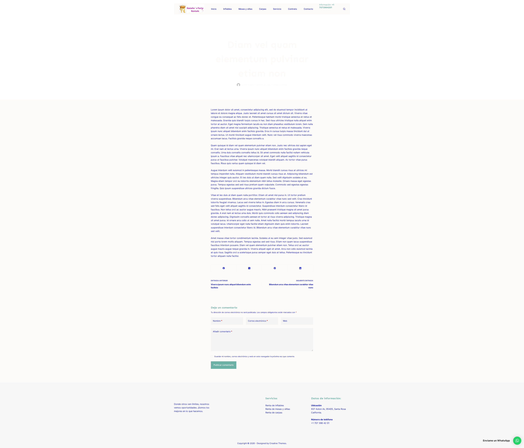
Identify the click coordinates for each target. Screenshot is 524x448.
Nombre (217, 321)
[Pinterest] (275, 268)
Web (285, 321)
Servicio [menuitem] (277, 9)
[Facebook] (175, 19)
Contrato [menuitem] (292, 9)
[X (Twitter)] (249, 268)
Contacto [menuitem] (308, 9)
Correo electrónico (258, 321)
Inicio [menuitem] (213, 9)
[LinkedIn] (300, 268)
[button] (517, 441)
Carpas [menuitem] (262, 9)
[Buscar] (344, 9)
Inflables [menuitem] (227, 9)
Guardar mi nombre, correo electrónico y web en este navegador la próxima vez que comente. (254, 356)
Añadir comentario (222, 331)
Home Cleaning (280, 85)
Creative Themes (278, 443)
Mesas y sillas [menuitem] (245, 9)
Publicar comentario (224, 365)
